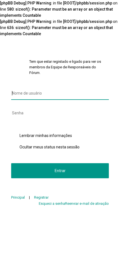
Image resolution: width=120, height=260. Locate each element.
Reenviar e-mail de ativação (87, 203)
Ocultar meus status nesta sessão (50, 147)
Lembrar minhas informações (46, 135)
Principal (18, 197)
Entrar (60, 170)
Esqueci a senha (52, 203)
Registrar (41, 197)
